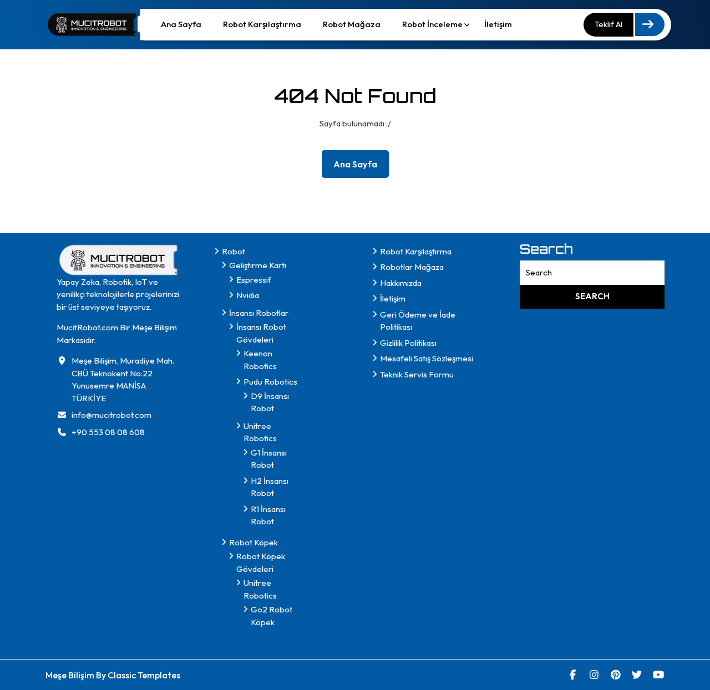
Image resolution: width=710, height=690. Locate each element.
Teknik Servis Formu (417, 374)
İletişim (498, 24)
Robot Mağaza (352, 24)
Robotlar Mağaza (412, 267)
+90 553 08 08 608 (108, 432)
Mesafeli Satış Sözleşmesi (426, 358)
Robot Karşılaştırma (262, 24)
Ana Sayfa (181, 24)
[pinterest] (616, 674)
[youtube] (658, 674)
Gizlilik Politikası (408, 343)
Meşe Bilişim (70, 675)
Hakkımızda (401, 283)
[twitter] (637, 674)
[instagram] (594, 674)
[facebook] (573, 674)
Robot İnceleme (432, 24)
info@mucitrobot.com (111, 415)
